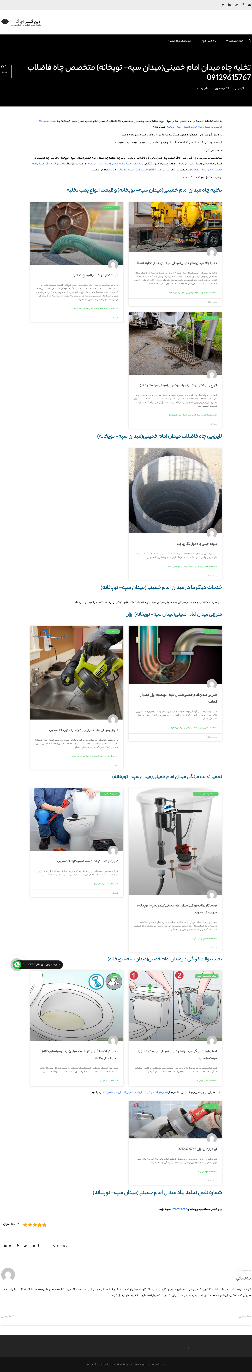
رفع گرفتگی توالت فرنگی (180, 41)
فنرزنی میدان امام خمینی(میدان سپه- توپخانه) (143, 170)
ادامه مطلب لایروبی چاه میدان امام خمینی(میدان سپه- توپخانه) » (192, 566)
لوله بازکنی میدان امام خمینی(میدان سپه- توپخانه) (115, 164)
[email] (249, 5)
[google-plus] (236, 5)
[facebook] (243, 5)
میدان (204, 88)
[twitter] (223, 5)
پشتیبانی (238, 88)
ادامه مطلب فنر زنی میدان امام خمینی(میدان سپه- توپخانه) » (194, 727)
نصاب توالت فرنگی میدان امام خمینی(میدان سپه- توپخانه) (135, 1092)
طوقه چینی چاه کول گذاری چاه (197, 544)
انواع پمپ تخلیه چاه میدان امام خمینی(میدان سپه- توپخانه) (178, 385)
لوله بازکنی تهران (235, 41)
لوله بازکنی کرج (209, 41)
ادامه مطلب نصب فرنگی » (207, 1080)
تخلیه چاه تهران (220, 88)
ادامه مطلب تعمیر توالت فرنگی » (205, 938)
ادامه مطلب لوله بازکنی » (207, 1171)
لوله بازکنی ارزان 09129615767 (197, 1149)
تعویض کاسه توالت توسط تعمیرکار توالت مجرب (87, 861)
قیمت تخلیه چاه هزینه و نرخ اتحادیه (95, 275)
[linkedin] (229, 5)
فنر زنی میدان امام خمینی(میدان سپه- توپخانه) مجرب (83, 730)
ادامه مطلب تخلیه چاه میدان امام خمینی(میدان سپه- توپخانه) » (193, 292)
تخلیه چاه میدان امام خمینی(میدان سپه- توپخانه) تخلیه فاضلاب (176, 263)
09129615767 (179, 1209)
